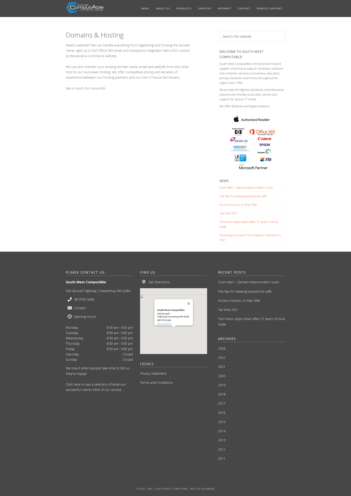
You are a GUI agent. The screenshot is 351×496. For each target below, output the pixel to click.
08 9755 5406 (84, 299)
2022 (221, 357)
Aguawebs (208, 488)
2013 (221, 440)
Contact (80, 308)
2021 (221, 366)
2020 (221, 376)
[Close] (188, 303)
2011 (221, 458)
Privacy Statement (153, 373)
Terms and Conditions (156, 382)
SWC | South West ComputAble (167, 488)
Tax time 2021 (228, 213)
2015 (221, 422)
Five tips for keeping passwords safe (243, 196)
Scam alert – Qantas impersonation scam (246, 187)
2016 (221, 412)
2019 (221, 385)
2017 (221, 403)
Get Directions (159, 282)
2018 (221, 394)
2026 (221, 348)
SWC (93, 7)
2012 (221, 449)
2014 (221, 431)
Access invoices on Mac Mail (238, 205)
